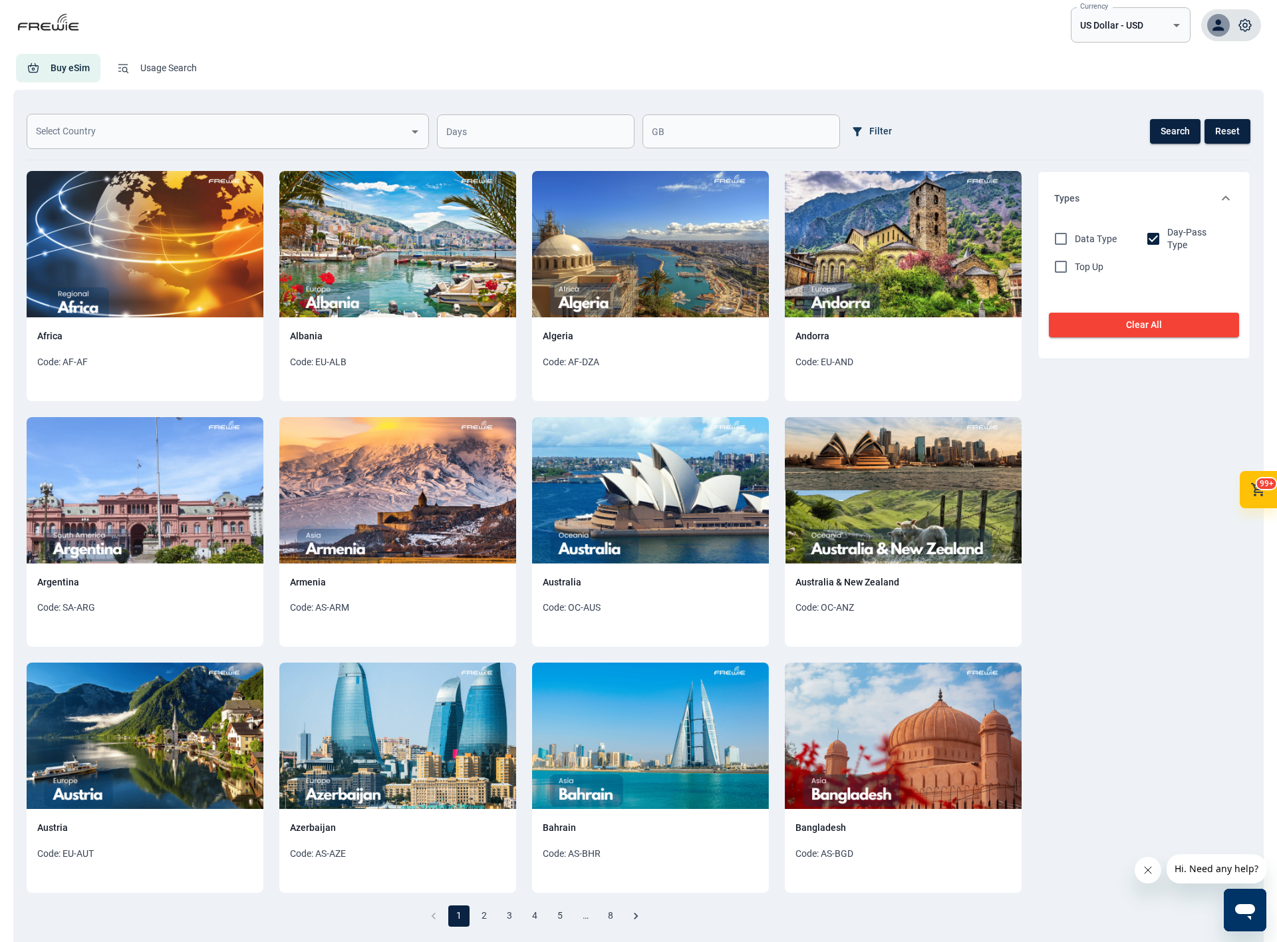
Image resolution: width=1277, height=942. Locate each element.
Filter (880, 131)
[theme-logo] (49, 36)
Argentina (58, 582)
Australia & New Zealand (847, 582)
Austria (52, 827)
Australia (562, 582)
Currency (1094, 6)
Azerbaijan (313, 827)
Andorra (812, 336)
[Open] (1176, 25)
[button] (1231, 25)
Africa (50, 336)
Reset (1227, 131)
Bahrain (559, 827)
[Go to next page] (635, 916)
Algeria (558, 336)
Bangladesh (820, 827)
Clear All (1144, 324)
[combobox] (1121, 25)
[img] (145, 244)
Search (1175, 131)
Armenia (308, 582)
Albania (306, 336)
